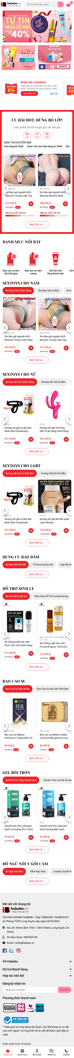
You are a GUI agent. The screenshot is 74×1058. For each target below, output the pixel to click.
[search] (61, 4)
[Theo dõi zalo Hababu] (11, 950)
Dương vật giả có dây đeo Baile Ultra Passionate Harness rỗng (17, 431)
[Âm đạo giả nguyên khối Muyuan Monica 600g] (54, 170)
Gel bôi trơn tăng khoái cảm (55, 272)
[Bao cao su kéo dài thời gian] (11, 258)
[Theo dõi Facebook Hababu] (5, 950)
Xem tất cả (35, 224)
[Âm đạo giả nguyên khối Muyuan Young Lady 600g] (19, 313)
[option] (37, 26)
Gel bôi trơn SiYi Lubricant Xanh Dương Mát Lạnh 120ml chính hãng (53, 829)
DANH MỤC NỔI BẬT (22, 242)
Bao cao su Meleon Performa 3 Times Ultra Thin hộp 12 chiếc (19, 738)
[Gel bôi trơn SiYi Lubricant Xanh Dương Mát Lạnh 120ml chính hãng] (54, 803)
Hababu (27, 1044)
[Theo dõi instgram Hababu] (18, 950)
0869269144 (30, 937)
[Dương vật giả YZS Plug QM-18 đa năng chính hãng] (54, 405)
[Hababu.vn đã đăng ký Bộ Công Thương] (15, 1019)
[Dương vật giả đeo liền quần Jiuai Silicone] (54, 496)
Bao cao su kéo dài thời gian (11, 272)
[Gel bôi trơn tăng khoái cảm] (55, 258)
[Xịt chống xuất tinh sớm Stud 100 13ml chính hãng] (19, 619)
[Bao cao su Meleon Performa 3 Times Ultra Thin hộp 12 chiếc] (19, 711)
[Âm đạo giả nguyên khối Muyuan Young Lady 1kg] (20, 170)
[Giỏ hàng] (68, 4)
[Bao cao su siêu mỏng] (33, 258)
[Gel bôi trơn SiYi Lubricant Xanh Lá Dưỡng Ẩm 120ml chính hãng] (19, 803)
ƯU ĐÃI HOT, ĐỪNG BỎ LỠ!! (37, 120)
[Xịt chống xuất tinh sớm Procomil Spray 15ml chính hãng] (54, 619)
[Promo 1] (18, 57)
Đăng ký (65, 989)
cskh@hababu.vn (24, 942)
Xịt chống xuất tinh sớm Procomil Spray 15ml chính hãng (54, 646)
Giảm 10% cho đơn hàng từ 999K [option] (36, 146)
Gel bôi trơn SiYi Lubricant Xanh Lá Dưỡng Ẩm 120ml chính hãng (18, 829)
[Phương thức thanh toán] (24, 1007)
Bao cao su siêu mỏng (33, 272)
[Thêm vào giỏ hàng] (31, 203)
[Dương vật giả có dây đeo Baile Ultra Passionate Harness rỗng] (19, 405)
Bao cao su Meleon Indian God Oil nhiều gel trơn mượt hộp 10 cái (54, 738)
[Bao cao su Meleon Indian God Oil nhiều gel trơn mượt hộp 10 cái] (54, 711)
